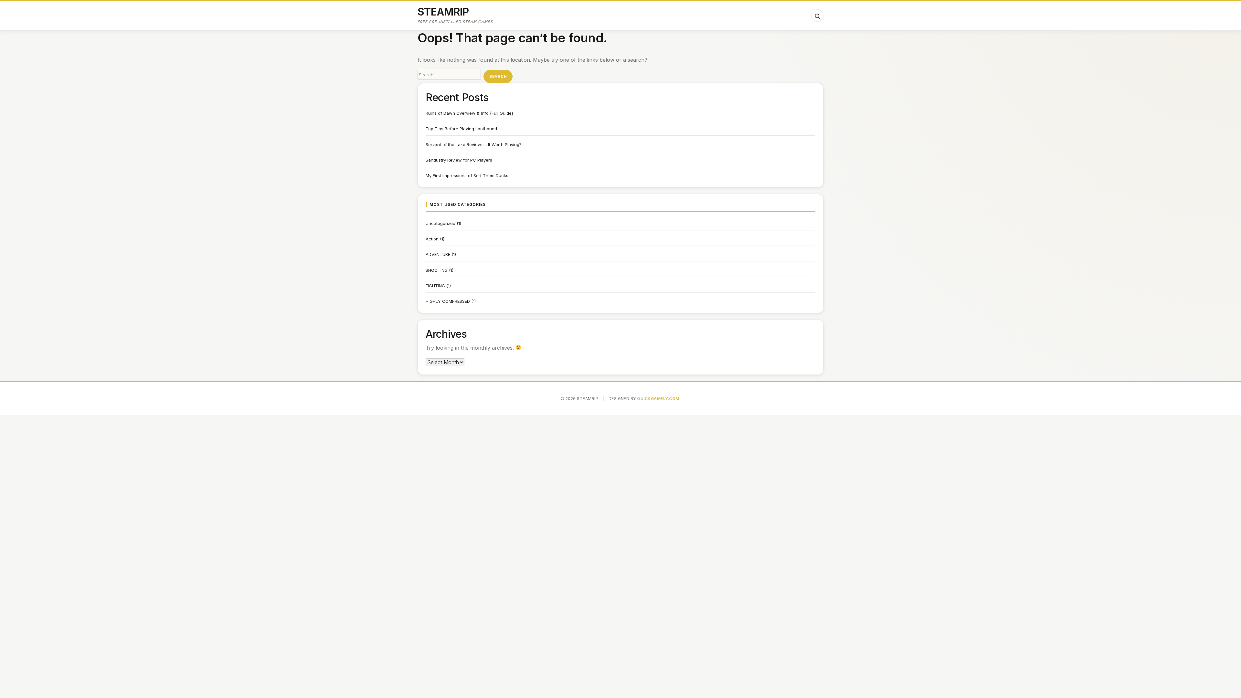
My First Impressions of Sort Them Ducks (467, 175)
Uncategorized (440, 223)
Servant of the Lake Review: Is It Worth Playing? (474, 144)
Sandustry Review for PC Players (459, 160)
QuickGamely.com (658, 398)
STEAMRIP (443, 11)
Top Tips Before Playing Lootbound (461, 128)
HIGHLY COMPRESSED (448, 301)
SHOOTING (437, 270)
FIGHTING (435, 285)
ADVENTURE (438, 254)
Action (432, 238)
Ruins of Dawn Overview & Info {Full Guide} (469, 113)
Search (498, 76)
